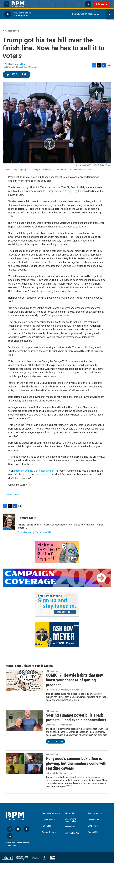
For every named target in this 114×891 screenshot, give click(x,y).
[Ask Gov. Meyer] (57, 634)
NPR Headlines (11, 30)
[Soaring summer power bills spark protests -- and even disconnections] (24, 720)
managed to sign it (64, 191)
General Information (51, 813)
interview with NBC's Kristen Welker (34, 470)
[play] (7, 14)
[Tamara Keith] (9, 522)
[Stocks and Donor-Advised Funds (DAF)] (57, 552)
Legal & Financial (49, 820)
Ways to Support (95, 820)
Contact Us (93, 832)
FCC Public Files (48, 826)
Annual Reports (49, 832)
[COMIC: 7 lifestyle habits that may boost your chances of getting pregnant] (24, 680)
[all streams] (110, 14)
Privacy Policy (11, 845)
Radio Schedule (95, 813)
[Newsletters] (57, 604)
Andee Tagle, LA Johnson (57, 690)
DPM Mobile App (72, 833)
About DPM (70, 813)
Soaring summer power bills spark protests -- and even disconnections (76, 717)
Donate (102, 4)
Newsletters (70, 827)
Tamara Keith (20, 64)
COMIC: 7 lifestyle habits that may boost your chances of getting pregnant (74, 680)
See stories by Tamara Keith (34, 532)
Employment (93, 826)
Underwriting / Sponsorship (71, 820)
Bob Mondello (52, 773)
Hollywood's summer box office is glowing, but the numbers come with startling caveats (76, 763)
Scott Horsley (52, 725)
